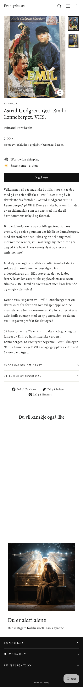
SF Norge (11, 103)
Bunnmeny (14, 643)
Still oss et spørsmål (22, 375)
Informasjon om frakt (23, 365)
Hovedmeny (15, 654)
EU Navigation (18, 665)
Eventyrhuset (14, 5)
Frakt (33, 145)
